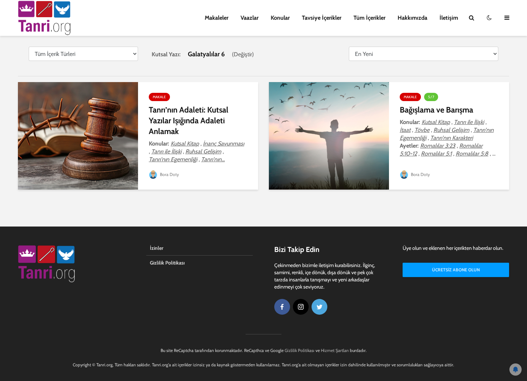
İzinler (156, 248)
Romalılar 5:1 (436, 153)
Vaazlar (249, 17)
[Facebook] (282, 307)
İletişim (449, 17)
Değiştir (243, 54)
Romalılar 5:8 (472, 153)
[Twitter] (319, 307)
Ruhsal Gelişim (203, 151)
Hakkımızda (412, 17)
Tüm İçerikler (369, 17)
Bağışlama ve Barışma (436, 110)
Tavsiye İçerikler (321, 17)
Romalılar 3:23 (437, 145)
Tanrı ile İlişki (166, 151)
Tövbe (421, 130)
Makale (159, 97)
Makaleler (216, 17)
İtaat (405, 130)
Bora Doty (169, 174)
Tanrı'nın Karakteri (451, 137)
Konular (280, 17)
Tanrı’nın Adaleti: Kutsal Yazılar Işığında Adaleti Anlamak (188, 120)
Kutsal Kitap (185, 143)
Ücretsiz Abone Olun (456, 269)
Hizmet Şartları (335, 350)
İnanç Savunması (223, 143)
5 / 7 (431, 97)
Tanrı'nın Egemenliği (173, 159)
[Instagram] (301, 307)
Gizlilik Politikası (167, 262)
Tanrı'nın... (213, 159)
